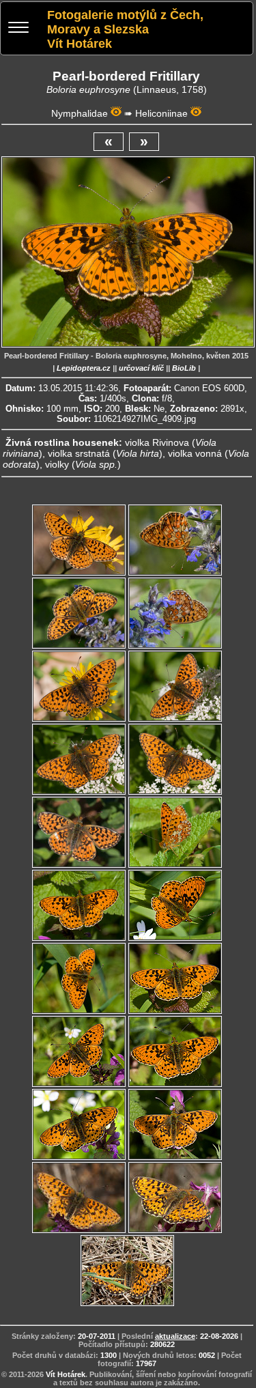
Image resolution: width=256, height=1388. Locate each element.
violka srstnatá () (105, 453)
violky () (83, 464)
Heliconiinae (161, 113)
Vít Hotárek (65, 1374)
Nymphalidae (79, 113)
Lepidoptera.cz (84, 368)
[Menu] (18, 29)
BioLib (184, 368)
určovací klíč (141, 368)
